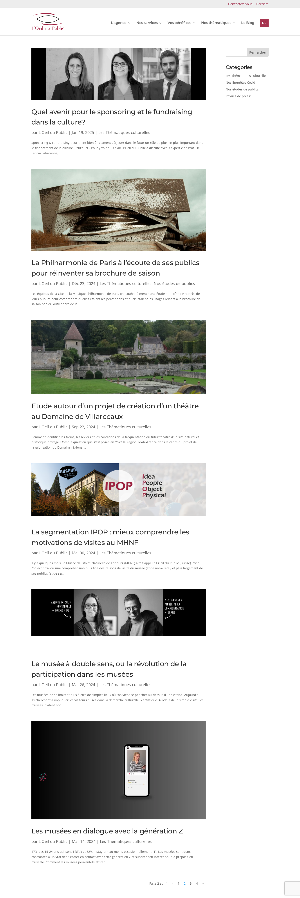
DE (264, 23)
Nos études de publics (174, 283)
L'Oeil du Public (53, 132)
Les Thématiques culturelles (124, 132)
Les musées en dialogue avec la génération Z (107, 831)
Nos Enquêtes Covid (240, 82)
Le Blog (247, 23)
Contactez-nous (240, 4)
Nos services (146, 23)
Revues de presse (239, 96)
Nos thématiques (216, 23)
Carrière (262, 4)
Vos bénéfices (179, 23)
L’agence (119, 23)
